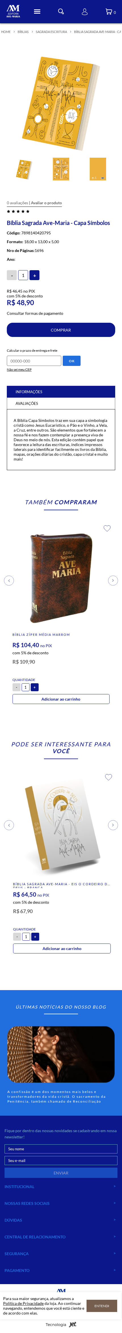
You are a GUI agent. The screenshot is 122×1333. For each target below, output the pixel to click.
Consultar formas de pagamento (35, 313)
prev (9, 581)
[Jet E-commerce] (61, 1326)
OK (72, 361)
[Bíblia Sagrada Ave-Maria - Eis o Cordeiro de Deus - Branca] (62, 827)
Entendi (101, 1306)
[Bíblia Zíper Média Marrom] (61, 578)
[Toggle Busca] (60, 11)
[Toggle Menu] (37, 11)
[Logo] (13, 12)
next (113, 581)
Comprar (61, 330)
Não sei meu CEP (19, 369)
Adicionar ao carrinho (60, 699)
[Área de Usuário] (85, 11)
